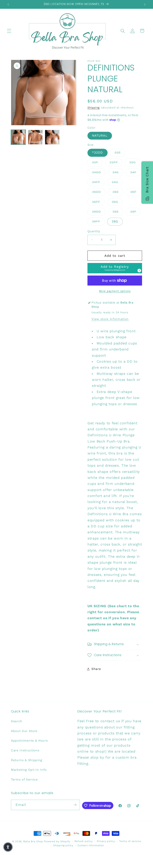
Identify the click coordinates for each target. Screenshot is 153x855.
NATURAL (99, 135)
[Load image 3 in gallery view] (52, 137)
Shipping (93, 107)
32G (134, 162)
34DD (98, 172)
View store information (110, 319)
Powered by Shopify (57, 841)
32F (97, 162)
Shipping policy (63, 845)
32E (120, 152)
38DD (98, 211)
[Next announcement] (144, 4)
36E (118, 192)
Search (16, 721)
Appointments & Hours (29, 740)
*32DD (97, 152)
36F (135, 192)
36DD (98, 192)
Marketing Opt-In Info (29, 770)
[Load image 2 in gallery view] (35, 137)
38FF (98, 221)
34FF (98, 182)
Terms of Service (24, 779)
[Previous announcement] (8, 4)
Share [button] (96, 669)
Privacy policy (106, 841)
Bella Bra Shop (33, 841)
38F (135, 211)
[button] (9, 31)
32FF (116, 162)
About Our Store (24, 731)
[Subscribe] (75, 805)
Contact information (90, 845)
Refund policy (84, 841)
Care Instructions (25, 750)
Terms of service (130, 841)
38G (115, 221)
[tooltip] (139, 270)
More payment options (115, 291)
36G (117, 202)
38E (118, 211)
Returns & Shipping (26, 760)
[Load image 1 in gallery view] (18, 137)
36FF (98, 202)
